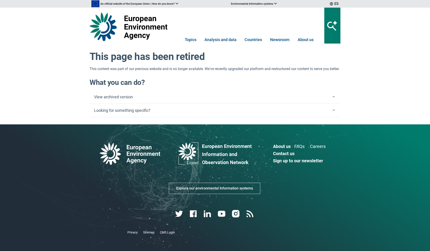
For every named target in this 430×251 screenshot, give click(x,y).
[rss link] (250, 213)
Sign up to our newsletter (298, 160)
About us (306, 39)
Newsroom (280, 39)
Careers (318, 146)
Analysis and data (220, 39)
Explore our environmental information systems (214, 188)
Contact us (284, 153)
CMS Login (167, 232)
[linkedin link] (208, 213)
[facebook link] (194, 213)
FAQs (299, 146)
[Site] (130, 26)
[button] (215, 97)
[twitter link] (179, 213)
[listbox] (135, 4)
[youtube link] (222, 213)
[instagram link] (236, 213)
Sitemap (149, 232)
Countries (253, 39)
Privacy (132, 232)
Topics (190, 39)
